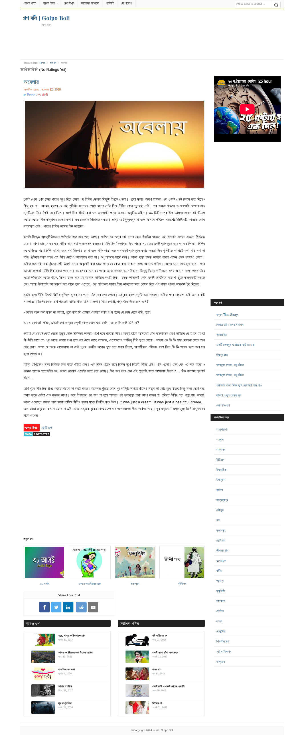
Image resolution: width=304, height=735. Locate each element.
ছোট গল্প (53, 63)
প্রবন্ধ (220, 581)
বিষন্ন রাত (222, 355)
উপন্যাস (220, 480)
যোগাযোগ (126, 3)
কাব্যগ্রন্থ (222, 500)
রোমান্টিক (220, 631)
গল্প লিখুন (69, 3)
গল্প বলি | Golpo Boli (163, 730)
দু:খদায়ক (221, 561)
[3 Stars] (29, 69)
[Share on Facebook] (44, 607)
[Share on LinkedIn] (68, 607)
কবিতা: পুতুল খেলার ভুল (228, 395)
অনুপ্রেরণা (221, 429)
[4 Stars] (32, 69)
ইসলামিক (221, 470)
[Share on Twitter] (56, 607)
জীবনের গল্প (222, 550)
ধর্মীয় (219, 571)
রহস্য (219, 621)
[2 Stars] (25, 69)
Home (42, 63)
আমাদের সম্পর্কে (90, 3)
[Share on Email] (93, 607)
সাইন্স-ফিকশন (223, 651)
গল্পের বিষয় (49, 3)
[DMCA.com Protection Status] (37, 439)
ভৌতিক (220, 611)
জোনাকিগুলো (223, 405)
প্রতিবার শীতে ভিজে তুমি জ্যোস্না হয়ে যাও (239, 385)
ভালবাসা (220, 601)
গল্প (217, 520)
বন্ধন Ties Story (227, 314)
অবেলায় (31, 81)
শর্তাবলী (110, 3)
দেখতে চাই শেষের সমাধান (229, 324)
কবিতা (219, 490)
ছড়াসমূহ (220, 530)
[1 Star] (22, 69)
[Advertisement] (152, 42)
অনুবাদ (219, 439)
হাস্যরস (220, 661)
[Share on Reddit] (81, 607)
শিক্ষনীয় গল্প (222, 641)
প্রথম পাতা (30, 3)
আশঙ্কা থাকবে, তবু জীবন (230, 365)
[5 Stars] (36, 69)
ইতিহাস (220, 460)
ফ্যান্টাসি (220, 591)
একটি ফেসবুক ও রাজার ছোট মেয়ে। (235, 345)
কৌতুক (220, 510)
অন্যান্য (220, 449)
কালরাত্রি (221, 335)
